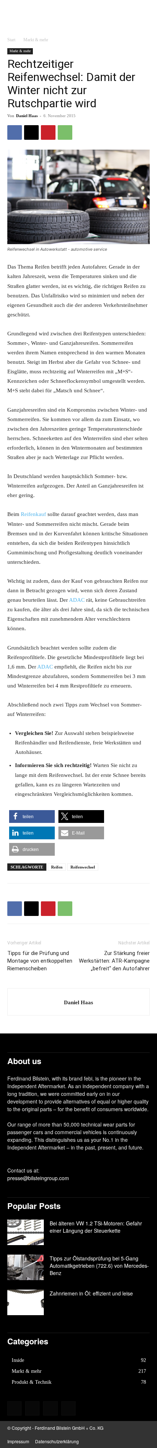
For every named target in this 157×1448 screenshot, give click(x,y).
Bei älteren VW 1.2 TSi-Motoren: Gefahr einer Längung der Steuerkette (96, 1227)
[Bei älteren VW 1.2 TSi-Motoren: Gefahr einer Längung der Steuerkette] (25, 1232)
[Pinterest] (48, 132)
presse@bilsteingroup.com (38, 1178)
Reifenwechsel (82, 867)
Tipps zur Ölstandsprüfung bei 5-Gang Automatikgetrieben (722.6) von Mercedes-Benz (99, 1265)
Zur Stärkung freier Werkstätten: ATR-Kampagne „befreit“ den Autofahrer (114, 961)
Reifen (56, 867)
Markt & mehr (35, 39)
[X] (31, 132)
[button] (32, 816)
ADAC (77, 600)
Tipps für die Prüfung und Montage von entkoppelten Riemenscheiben (39, 961)
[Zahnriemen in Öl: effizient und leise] (25, 1302)
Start (11, 39)
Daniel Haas (27, 115)
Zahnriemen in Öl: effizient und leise (91, 1293)
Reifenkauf (33, 514)
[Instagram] (32, 1408)
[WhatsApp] (65, 132)
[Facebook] (14, 132)
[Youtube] (68, 1408)
